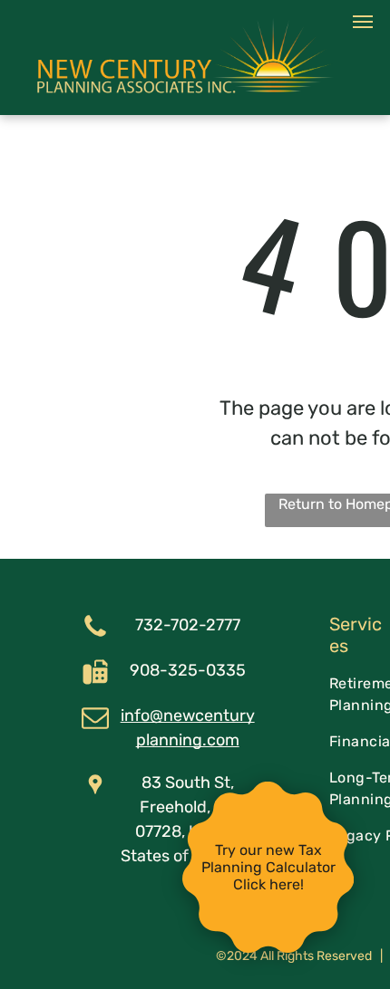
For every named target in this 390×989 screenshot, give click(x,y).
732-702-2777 (187, 625)
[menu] (363, 22)
